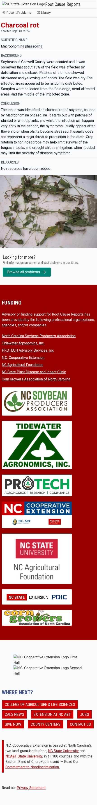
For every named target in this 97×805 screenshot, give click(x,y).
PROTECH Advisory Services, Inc (28, 350)
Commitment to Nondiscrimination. (32, 767)
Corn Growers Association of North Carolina (36, 379)
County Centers (45, 724)
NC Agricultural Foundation (22, 365)
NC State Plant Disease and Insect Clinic (34, 372)
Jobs (84, 714)
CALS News (14, 714)
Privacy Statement (31, 788)
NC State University (63, 751)
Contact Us (80, 724)
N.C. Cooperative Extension (23, 357)
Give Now (13, 724)
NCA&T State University (23, 756)
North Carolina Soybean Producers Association (39, 336)
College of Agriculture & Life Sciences (40, 704)
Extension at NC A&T (52, 714)
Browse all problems (23, 272)
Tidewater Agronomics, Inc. (23, 343)
